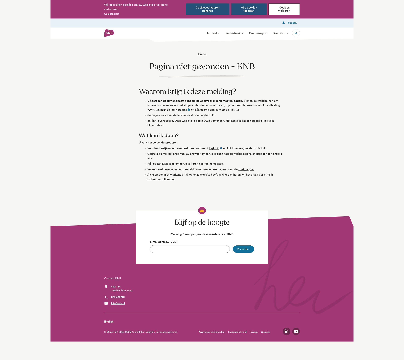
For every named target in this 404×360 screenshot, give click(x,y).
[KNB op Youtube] (296, 331)
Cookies (265, 332)
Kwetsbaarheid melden (212, 332)
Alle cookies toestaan (249, 9)
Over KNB (279, 33)
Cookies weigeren (284, 9)
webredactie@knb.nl (161, 179)
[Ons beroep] (266, 33)
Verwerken (243, 249)
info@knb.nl (118, 303)
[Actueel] (219, 33)
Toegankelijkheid (237, 332)
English (108, 321)
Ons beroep (256, 33)
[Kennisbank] (242, 33)
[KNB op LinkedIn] (286, 331)
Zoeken (296, 33)
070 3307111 (118, 297)
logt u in (216, 148)
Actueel (212, 33)
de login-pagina (178, 109)
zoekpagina (246, 169)
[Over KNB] (287, 33)
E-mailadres (163, 241)
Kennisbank (233, 33)
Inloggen (292, 23)
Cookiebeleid (111, 14)
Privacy (254, 332)
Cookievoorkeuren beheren (207, 9)
